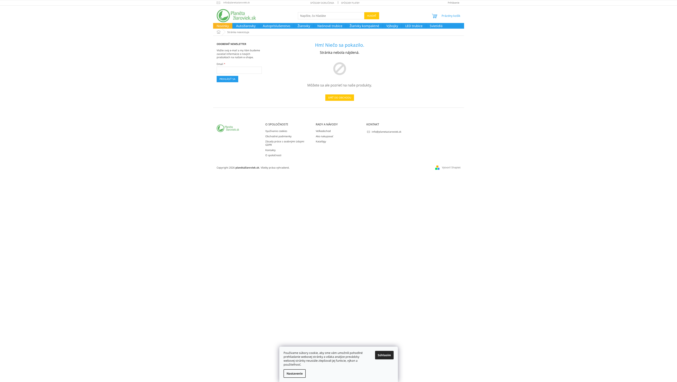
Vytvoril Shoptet (451, 167)
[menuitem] (222, 26)
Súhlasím (384, 355)
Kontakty (270, 150)
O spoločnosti (273, 155)
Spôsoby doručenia (322, 2)
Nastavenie (295, 373)
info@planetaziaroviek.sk (386, 131)
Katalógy (321, 141)
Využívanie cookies (276, 131)
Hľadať (371, 15)
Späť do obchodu (339, 97)
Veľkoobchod (323, 131)
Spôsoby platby (350, 2)
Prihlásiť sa (227, 79)
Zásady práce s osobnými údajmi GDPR (284, 143)
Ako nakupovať (324, 136)
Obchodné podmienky (278, 136)
